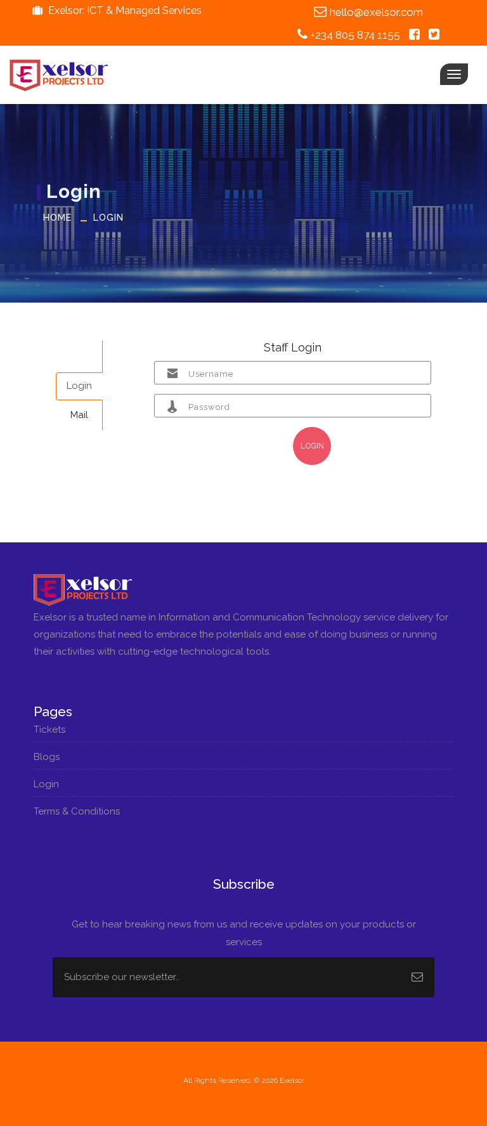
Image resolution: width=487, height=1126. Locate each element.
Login (108, 218)
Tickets (51, 729)
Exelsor (292, 1080)
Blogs (48, 757)
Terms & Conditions (78, 811)
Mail (79, 415)
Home (57, 218)
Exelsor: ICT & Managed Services (124, 10)
